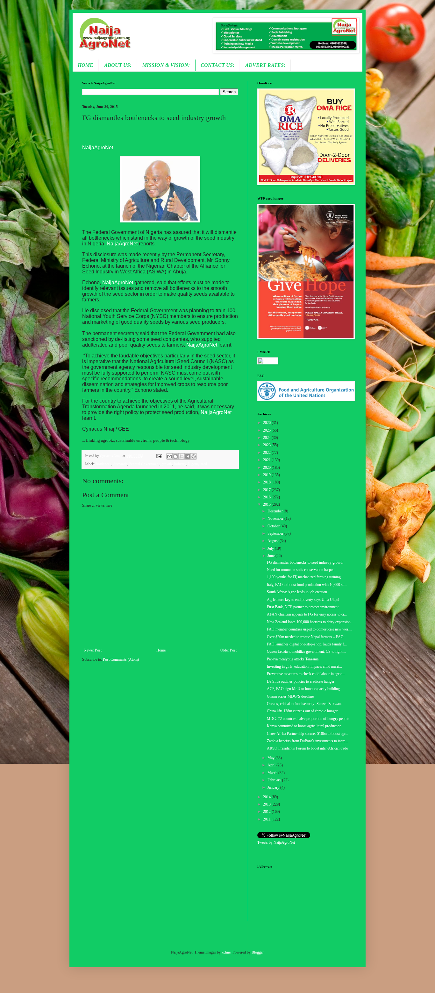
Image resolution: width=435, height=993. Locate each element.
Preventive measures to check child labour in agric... (306, 674)
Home (161, 650)
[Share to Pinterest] (193, 456)
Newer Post (93, 650)
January (273, 787)
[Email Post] (158, 456)
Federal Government (144, 464)
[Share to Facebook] (187, 456)
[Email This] (169, 456)
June (271, 555)
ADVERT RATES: (265, 65)
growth (166, 464)
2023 (267, 445)
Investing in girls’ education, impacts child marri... (304, 666)
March (272, 773)
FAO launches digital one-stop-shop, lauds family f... (307, 644)
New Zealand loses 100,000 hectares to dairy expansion (309, 622)
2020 (267, 467)
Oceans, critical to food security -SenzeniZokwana (304, 703)
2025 (267, 430)
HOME (85, 65)
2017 (267, 490)
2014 (267, 797)
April (271, 765)
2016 (267, 497)
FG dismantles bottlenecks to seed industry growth (305, 562)
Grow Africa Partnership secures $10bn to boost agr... (307, 733)
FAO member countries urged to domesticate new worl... (309, 629)
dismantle (120, 464)
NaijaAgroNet (97, 147)
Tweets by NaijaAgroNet (276, 842)
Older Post (228, 650)
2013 (267, 804)
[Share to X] (181, 456)
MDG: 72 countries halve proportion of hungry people (308, 718)
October (274, 526)
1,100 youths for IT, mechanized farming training (304, 577)
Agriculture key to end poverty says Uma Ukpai (303, 599)
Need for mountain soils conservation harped (300, 569)
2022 (267, 452)
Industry (180, 464)
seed (204, 464)
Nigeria (193, 464)
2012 (267, 811)
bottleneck (103, 464)
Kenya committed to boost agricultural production (304, 726)
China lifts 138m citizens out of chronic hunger (302, 711)
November (275, 518)
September (275, 533)
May (271, 758)
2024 (267, 437)
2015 (267, 504)
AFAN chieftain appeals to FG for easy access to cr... (307, 614)
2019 (267, 475)
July (271, 548)
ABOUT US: (118, 65)
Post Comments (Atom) (121, 659)
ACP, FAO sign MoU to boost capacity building (303, 689)
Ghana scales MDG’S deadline (290, 696)
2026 (267, 422)
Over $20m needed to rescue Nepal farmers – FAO (305, 637)
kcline (226, 952)
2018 (267, 482)
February (274, 780)
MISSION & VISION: (166, 65)
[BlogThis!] (175, 456)
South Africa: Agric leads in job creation (297, 592)
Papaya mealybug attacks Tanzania (292, 659)
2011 (267, 819)
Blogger (257, 952)
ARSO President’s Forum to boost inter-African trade (307, 748)
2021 (267, 460)
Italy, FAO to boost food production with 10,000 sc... (307, 584)
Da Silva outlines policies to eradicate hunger (300, 681)
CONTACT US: (217, 65)
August (273, 541)
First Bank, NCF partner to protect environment (303, 607)
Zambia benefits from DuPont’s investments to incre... (307, 741)
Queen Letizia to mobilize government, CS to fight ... (306, 651)
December (275, 511)
